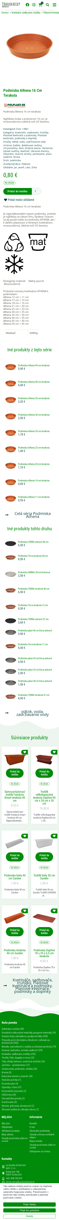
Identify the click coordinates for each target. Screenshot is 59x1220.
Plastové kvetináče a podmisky (19, 135)
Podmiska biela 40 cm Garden (15, 877)
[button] (54, 5)
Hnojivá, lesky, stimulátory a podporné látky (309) (25, 1036)
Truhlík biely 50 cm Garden (44, 877)
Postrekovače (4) (10, 1083)
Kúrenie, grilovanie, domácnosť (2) (18, 1105)
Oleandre (8, 153)
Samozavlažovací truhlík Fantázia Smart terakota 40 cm (14, 796)
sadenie (7, 156)
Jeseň (21, 167)
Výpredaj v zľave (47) (11, 1087)
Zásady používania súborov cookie (15, 1140)
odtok (15, 141)
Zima (34, 167)
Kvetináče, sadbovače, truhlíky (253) (19, 1054)
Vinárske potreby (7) (11, 1079)
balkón (16, 145)
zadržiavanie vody (36, 141)
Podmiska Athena (38, 515)
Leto (28, 167)
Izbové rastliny (11, 151)
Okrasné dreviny (40, 151)
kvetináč (25, 151)
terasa (16, 156)
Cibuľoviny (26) (9, 1094)
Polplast (26, 163)
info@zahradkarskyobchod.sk (20, 1182)
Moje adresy (7, 1134)
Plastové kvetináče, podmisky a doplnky (25, 137)
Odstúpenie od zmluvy (40, 1151)
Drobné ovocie (33, 148)
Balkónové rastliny (32, 145)
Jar (15, 167)
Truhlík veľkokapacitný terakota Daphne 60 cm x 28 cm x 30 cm (44, 797)
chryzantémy (10, 148)
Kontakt (33, 1123)
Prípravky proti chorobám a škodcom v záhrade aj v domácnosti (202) (26, 1042)
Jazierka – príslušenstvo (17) (16, 1065)
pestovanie (39, 153)
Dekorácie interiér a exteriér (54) (17, 1076)
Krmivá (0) (6, 1072)
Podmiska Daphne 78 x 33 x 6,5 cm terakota (44, 953)
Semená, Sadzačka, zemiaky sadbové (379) (22, 1050)
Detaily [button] (29, 1216)
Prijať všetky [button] (29, 1204)
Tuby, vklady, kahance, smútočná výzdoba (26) (23, 1061)
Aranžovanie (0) (9, 1102)
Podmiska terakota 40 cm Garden (15, 952)
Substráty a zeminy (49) (13, 1028)
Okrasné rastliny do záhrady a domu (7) (20, 1109)
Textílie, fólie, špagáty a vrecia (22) (18, 1057)
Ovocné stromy (23, 153)
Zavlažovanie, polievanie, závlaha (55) (19, 1068)
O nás (32, 1127)
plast (48, 153)
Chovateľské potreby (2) (13, 1098)
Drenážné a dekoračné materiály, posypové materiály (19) (29, 1032)
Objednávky (7, 1127)
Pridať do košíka (18, 191)
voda (22, 141)
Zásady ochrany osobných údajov (42, 1136)
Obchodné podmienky (40, 1130)
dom (21, 148)
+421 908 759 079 (14, 1178)
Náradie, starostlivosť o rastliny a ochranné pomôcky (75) (29, 1046)
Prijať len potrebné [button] (29, 1210)
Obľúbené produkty (11, 1130)
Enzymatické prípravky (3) (14, 1091)
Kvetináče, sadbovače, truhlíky (31, 132)
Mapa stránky (36, 1141)
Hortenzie (47, 148)
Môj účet (6, 1123)
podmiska (15, 160)
